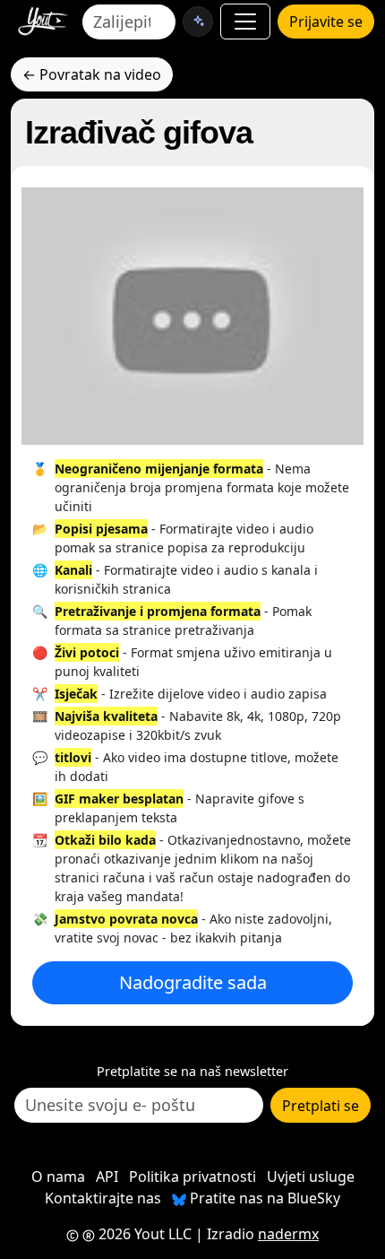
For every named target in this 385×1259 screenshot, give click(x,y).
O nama (58, 1176)
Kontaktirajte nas (103, 1198)
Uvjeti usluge (311, 1176)
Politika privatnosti (192, 1176)
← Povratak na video (91, 74)
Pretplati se (320, 1106)
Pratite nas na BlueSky (263, 1198)
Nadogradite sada (193, 982)
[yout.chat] (198, 21)
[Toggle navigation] (245, 21)
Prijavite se (326, 21)
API (107, 1176)
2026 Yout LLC (143, 1234)
